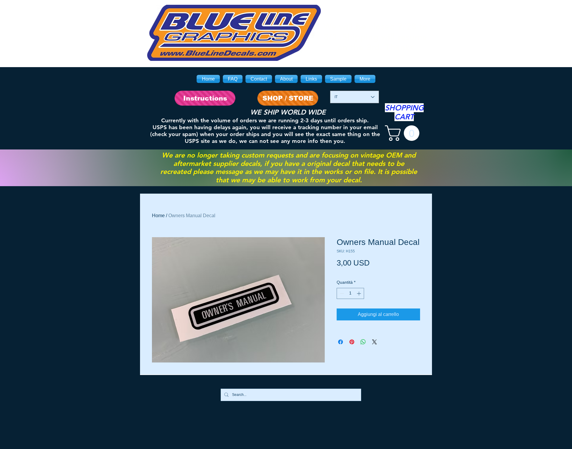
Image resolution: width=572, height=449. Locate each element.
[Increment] (359, 293)
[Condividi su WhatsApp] (363, 341)
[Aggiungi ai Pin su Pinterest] (351, 341)
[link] (404, 133)
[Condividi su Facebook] (340, 341)
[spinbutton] (350, 293)
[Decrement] (341, 293)
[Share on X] (374, 341)
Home (158, 215)
